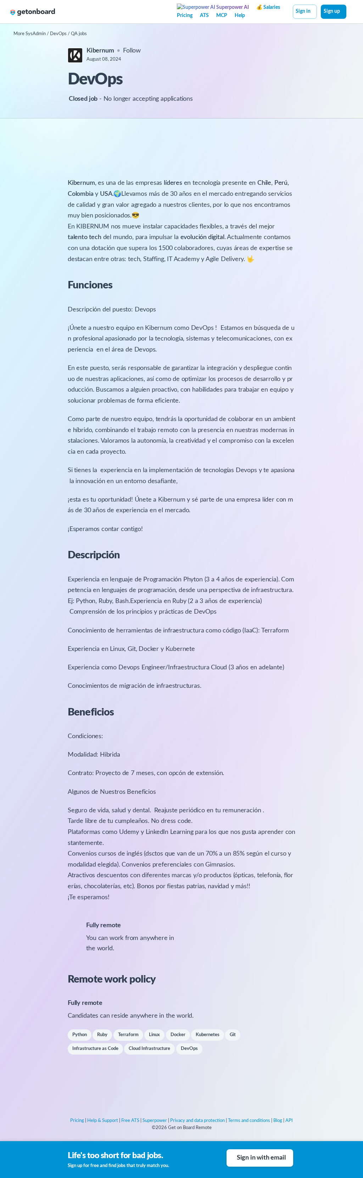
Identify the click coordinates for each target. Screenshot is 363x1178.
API (289, 1120)
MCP (221, 15)
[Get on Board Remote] (32, 12)
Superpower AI (232, 7)
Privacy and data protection (197, 1120)
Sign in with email (261, 1158)
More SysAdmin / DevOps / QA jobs (50, 34)
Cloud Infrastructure (149, 1048)
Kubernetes (207, 1035)
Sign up (332, 11)
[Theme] (350, 12)
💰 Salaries (268, 7)
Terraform (128, 1035)
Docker (178, 1035)
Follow (132, 51)
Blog (277, 1120)
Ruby (102, 1035)
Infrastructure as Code (95, 1048)
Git (233, 1035)
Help (240, 15)
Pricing (184, 15)
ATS (204, 15)
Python (79, 1035)
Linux (154, 1035)
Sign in (303, 11)
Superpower (155, 1120)
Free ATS (130, 1120)
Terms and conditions (249, 1120)
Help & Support (102, 1120)
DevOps (189, 1048)
